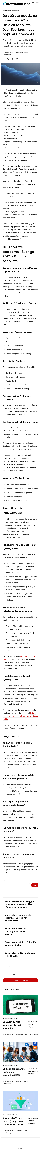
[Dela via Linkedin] (12, 59)
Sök (4, 881)
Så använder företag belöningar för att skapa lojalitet (17, 931)
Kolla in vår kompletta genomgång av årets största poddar (20, 716)
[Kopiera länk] (17, 59)
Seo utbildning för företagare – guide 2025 (20, 954)
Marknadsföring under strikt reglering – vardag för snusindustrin (19, 918)
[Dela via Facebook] (3, 59)
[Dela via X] (8, 59)
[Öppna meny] (37, 3)
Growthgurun (9, 52)
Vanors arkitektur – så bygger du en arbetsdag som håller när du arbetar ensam (20, 904)
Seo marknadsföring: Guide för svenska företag (20, 943)
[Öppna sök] (33, 3)
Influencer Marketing (11, 11)
